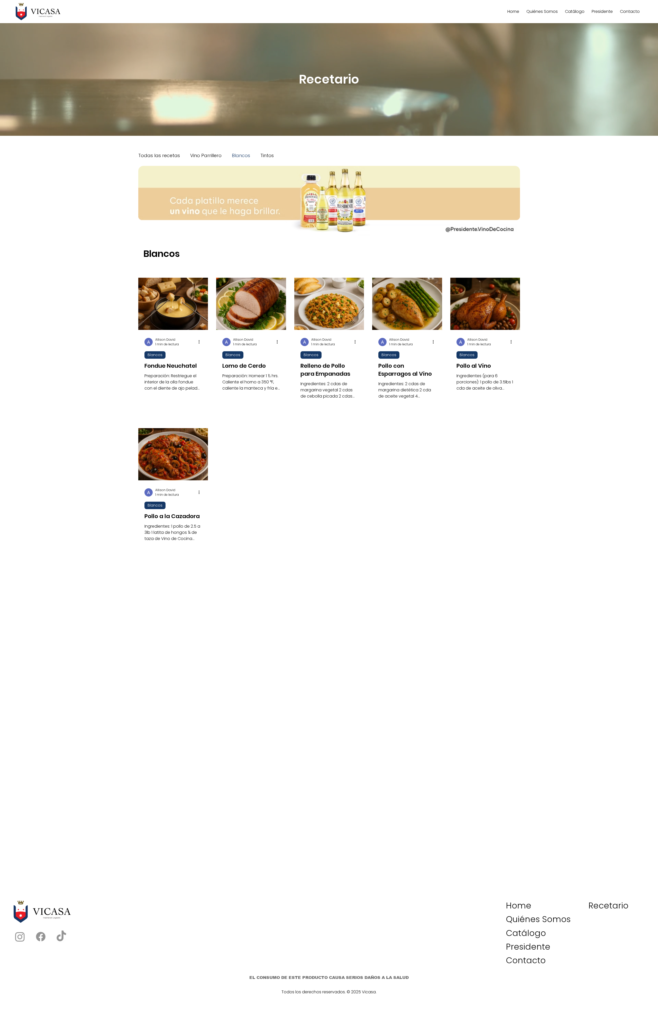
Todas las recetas (159, 155)
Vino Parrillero (206, 155)
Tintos (267, 155)
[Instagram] (20, 864)
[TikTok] (61, 864)
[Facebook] (40, 864)
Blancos (241, 155)
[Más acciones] (201, 270)
